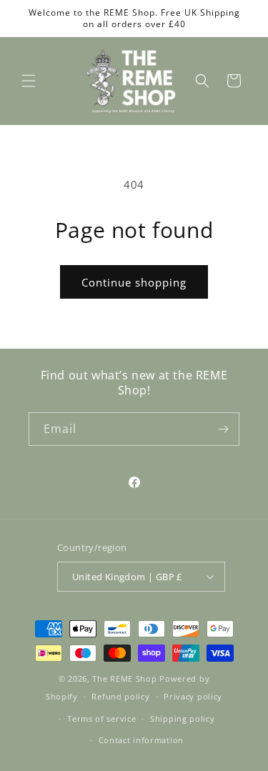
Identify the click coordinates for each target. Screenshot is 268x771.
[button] (28, 80)
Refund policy (120, 696)
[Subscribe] (223, 429)
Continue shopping (134, 282)
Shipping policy (182, 718)
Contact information (141, 740)
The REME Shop (124, 678)
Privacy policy (193, 696)
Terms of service (101, 718)
